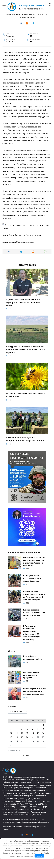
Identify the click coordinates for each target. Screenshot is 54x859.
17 (11, 737)
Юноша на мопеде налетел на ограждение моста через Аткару (34, 612)
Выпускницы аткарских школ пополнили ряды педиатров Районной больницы (34, 561)
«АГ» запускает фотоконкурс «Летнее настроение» (25, 395)
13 (27, 733)
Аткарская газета (31, 5)
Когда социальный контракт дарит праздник (32, 675)
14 (33, 733)
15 (38, 733)
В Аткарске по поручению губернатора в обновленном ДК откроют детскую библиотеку (31, 633)
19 (22, 737)
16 (43, 733)
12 (22, 733)
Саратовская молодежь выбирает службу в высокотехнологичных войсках (23, 302)
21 (33, 737)
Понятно (39, 856)
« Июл (26, 755)
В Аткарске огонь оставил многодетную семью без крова (33, 578)
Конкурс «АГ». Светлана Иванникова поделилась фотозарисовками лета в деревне (25, 349)
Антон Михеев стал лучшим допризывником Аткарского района (25, 439)
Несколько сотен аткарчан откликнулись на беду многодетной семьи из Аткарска (34, 596)
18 (17, 737)
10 (11, 733)
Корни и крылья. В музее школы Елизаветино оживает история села (34, 691)
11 (17, 733)
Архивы (12, 706)
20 (27, 737)
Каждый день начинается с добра (32, 657)
